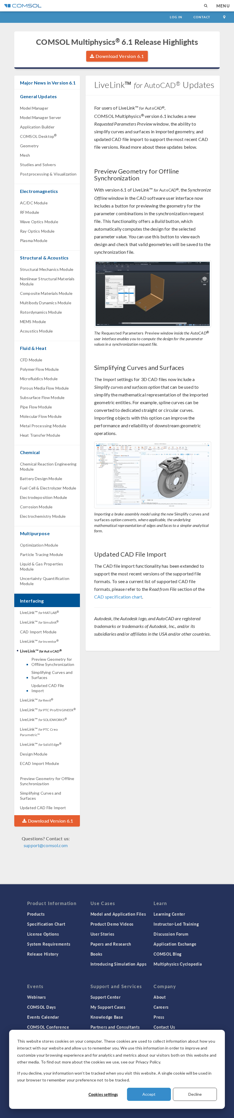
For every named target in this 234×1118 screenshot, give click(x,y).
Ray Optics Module (37, 231)
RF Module (29, 212)
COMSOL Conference (48, 1027)
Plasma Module (33, 240)
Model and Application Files (118, 914)
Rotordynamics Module (41, 312)
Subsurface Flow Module (42, 397)
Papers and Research (110, 944)
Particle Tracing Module (41, 554)
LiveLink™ (39, 612)
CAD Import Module (38, 631)
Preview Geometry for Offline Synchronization (52, 662)
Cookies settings (103, 1094)
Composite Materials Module (46, 293)
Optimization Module (39, 545)
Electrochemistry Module (43, 516)
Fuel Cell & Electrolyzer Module (48, 488)
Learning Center (169, 914)
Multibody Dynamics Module (45, 302)
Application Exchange (175, 944)
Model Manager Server (40, 117)
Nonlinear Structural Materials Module (47, 281)
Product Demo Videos (112, 924)
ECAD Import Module (39, 763)
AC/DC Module (34, 202)
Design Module (33, 754)
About (160, 997)
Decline (195, 1094)
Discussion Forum (171, 934)
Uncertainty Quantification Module (44, 581)
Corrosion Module (36, 506)
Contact (201, 17)
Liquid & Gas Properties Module (41, 566)
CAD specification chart (118, 596)
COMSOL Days (41, 1007)
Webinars (36, 997)
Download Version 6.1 (119, 56)
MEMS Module (33, 321)
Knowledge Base (106, 1017)
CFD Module (31, 359)
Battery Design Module (41, 478)
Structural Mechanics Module (46, 269)
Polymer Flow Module (39, 369)
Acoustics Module (36, 331)
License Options (43, 934)
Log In (176, 17)
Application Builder (37, 126)
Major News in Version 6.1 (48, 82)
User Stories (102, 934)
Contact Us (164, 1027)
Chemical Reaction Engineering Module (48, 467)
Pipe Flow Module (36, 406)
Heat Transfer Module (40, 435)
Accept (149, 1094)
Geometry (29, 145)
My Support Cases (108, 1007)
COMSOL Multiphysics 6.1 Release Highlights (117, 42)
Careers (161, 1007)
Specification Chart (46, 924)
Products (36, 914)
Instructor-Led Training (176, 924)
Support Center (105, 997)
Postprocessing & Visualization (48, 174)
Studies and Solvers (38, 164)
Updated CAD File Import (47, 688)
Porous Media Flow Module (44, 388)
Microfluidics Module (39, 378)
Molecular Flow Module (41, 416)
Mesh (25, 155)
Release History (42, 954)
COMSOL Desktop (38, 136)
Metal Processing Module (43, 425)
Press (159, 1017)
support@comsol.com (46, 845)
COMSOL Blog (167, 954)
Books (96, 954)
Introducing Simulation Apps (118, 964)
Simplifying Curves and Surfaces (51, 675)
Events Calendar (43, 1017)
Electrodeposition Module (43, 497)
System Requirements (48, 944)
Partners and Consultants (115, 1027)
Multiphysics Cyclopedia (178, 964)
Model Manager (34, 108)
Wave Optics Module (39, 221)
